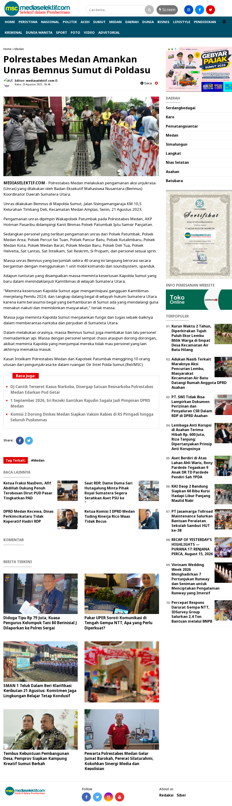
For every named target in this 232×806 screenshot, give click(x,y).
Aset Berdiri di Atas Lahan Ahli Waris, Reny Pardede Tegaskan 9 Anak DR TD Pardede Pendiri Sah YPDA (192, 467)
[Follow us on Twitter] (97, 796)
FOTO (75, 32)
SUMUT (99, 21)
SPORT (61, 32)
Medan (19, 49)
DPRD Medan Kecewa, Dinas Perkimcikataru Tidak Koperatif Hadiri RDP (28, 516)
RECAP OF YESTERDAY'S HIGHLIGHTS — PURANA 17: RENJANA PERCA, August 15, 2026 (192, 546)
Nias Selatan (177, 162)
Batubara (174, 180)
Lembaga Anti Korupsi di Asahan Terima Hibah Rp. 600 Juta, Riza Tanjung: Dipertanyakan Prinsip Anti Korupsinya (192, 437)
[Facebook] (20, 441)
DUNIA (148, 21)
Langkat (173, 153)
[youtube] (221, 9)
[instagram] (188, 9)
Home (7, 49)
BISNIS (163, 21)
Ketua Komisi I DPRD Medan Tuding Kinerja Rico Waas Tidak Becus (110, 516)
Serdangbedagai (181, 107)
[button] (224, 19)
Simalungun (176, 144)
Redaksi (166, 795)
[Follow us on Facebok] (86, 796)
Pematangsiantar (182, 126)
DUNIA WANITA (39, 32)
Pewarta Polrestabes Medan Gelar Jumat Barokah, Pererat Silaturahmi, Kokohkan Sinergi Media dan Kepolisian (119, 761)
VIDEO (89, 32)
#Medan (37, 460)
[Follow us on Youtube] (119, 796)
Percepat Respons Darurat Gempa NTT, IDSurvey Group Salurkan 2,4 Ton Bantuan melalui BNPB (192, 612)
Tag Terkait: (16, 460)
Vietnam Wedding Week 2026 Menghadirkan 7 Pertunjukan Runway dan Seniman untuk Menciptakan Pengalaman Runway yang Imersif (196, 578)
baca (147, 83)
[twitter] (210, 9)
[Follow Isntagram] (108, 796)
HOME (10, 21)
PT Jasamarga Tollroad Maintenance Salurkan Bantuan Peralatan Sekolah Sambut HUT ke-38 (192, 521)
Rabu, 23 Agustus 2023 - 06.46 (32, 84)
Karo (170, 116)
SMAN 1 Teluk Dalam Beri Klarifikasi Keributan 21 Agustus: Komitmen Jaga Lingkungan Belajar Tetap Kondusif (39, 690)
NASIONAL (50, 21)
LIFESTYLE (181, 21)
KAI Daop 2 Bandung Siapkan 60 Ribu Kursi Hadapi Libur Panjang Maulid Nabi (191, 493)
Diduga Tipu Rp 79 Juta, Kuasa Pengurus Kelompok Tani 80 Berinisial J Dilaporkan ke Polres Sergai (40, 622)
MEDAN (115, 21)
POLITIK (70, 21)
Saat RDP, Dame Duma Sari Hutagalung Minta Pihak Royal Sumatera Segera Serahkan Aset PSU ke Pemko (109, 493)
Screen (168, 9)
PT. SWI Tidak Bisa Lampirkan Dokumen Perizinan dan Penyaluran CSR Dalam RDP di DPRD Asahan (192, 406)
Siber (181, 795)
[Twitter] (29, 441)
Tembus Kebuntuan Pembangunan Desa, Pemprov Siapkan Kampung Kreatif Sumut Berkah (36, 758)
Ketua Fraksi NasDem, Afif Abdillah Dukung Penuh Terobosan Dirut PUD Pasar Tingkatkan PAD (27, 490)
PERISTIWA (28, 21)
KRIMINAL (13, 32)
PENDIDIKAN (205, 21)
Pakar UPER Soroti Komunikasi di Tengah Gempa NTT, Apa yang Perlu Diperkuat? (118, 622)
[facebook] (199, 9)
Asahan (172, 171)
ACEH (85, 21)
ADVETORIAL (109, 32)
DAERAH (132, 21)
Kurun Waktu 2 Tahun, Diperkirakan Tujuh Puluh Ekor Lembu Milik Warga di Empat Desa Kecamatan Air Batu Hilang (191, 338)
